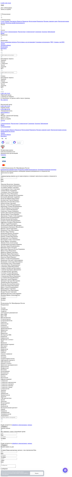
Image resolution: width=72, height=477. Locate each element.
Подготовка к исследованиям (26, 42)
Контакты (4, 48)
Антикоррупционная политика (47, 169)
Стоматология (30, 31)
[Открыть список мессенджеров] (65, 470)
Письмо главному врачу (51, 21)
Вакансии (25, 21)
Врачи (2, 33)
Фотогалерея (32, 21)
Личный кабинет (6, 45)
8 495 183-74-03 (5, 93)
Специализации (12, 31)
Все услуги (4, 31)
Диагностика (21, 31)
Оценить (3, 155)
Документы (13, 21)
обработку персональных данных (22, 425)
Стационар (38, 31)
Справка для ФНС (59, 42)
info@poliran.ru (5, 112)
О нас (2, 21)
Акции (3, 43)
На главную (4, 99)
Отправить (4, 426)
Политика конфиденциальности (15, 23)
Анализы (44, 31)
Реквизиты (40, 21)
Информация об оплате (8, 131)
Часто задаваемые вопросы (9, 42)
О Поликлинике (5, 126)
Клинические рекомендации (9, 169)
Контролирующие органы (58, 130)
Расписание (4, 47)
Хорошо (36, 473)
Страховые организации (42, 42)
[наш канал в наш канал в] (12, 144)
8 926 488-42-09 (5, 109)
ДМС (51, 42)
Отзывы (6, 21)
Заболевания (51, 31)
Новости (19, 21)
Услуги (3, 120)
